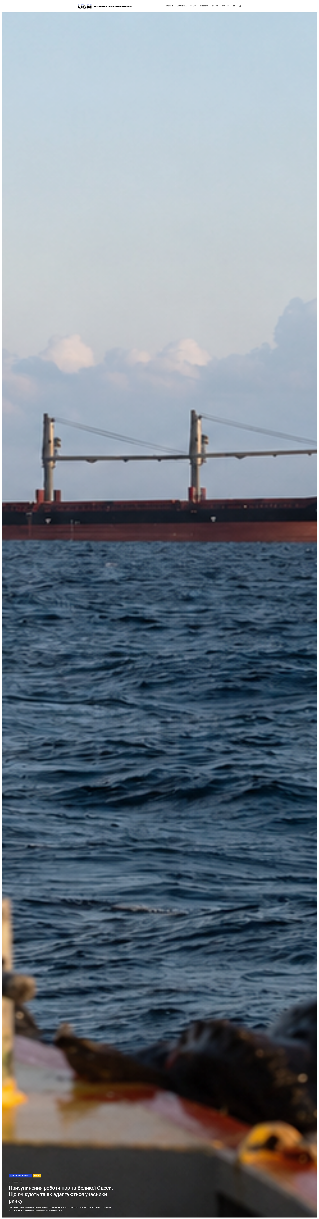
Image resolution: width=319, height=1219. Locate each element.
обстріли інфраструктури (20, 1176)
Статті (193, 6)
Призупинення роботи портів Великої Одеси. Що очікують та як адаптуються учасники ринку (61, 1194)
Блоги (215, 6)
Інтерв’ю (204, 6)
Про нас (226, 6)
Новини (169, 6)
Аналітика (182, 6)
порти (36, 1176)
